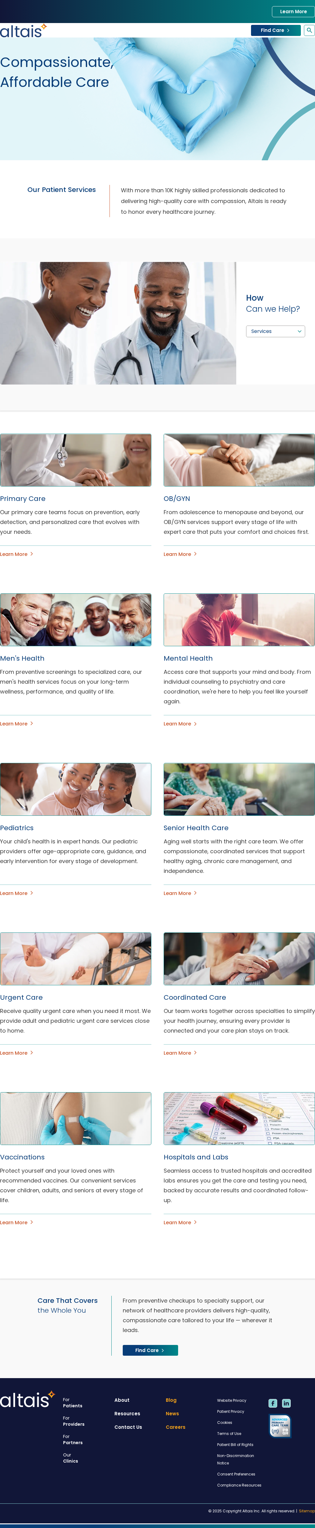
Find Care (272, 30)
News (172, 1413)
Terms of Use (229, 1433)
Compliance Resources (239, 1485)
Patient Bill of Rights (235, 1444)
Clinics (70, 1458)
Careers (175, 1427)
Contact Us (128, 1427)
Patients (72, 1403)
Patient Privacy (230, 1411)
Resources (127, 1413)
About (122, 1400)
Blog (171, 1400)
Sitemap (307, 1511)
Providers (74, 1421)
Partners (73, 1439)
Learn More (293, 11)
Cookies (224, 1422)
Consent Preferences (236, 1474)
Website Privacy (231, 1400)
